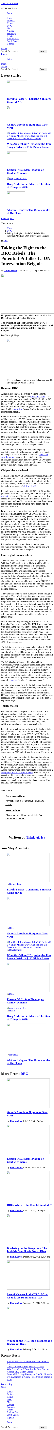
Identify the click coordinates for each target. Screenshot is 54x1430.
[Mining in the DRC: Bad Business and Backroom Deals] (30, 1322)
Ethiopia (11, 20)
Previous (5, 218)
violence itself (29, 486)
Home (10, 18)
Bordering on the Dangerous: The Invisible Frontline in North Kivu (27, 1250)
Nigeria (10, 31)
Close (3, 1387)
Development (15, 950)
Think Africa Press (9, 3)
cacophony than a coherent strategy (17, 772)
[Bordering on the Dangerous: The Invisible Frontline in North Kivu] (30, 1229)
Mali (9, 28)
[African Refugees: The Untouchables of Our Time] (30, 198)
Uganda (10, 44)
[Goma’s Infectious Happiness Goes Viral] (30, 113)
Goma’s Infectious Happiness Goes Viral (25, 1366)
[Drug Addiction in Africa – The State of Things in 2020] (30, 178)
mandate (5, 496)
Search (43, 51)
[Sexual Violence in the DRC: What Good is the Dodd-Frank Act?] (30, 1275)
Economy (11, 33)
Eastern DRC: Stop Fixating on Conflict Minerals (25, 171)
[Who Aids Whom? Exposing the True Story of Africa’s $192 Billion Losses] (30, 136)
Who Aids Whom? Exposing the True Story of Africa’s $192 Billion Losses (29, 145)
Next (12, 218)
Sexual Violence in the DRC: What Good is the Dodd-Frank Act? (27, 1296)
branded (13, 680)
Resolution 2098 (37, 396)
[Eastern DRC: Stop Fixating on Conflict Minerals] (30, 158)
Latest (9, 13)
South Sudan (13, 41)
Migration (13, 1054)
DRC (9, 26)
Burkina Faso (13, 38)
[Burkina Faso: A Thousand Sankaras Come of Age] (30, 87)
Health (10, 36)
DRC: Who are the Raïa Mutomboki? (29, 1204)
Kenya (10, 23)
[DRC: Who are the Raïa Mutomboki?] (30, 1186)
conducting (17, 409)
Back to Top (6, 1384)
